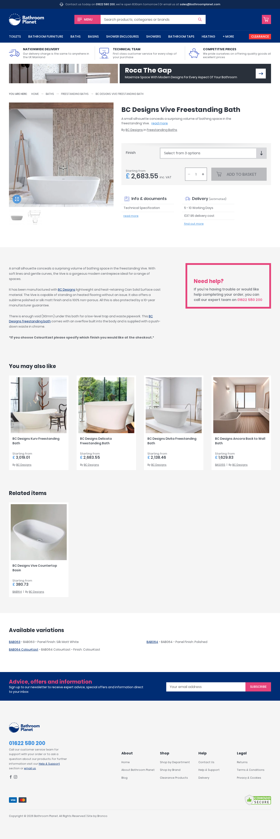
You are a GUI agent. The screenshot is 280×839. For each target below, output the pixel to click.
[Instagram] (15, 778)
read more (159, 123)
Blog (124, 778)
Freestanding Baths (75, 94)
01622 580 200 (105, 4)
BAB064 (152, 642)
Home (35, 94)
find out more (194, 224)
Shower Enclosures (122, 36)
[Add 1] (203, 174)
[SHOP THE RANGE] (261, 73)
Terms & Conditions (250, 770)
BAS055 (220, 465)
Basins (93, 36)
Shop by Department (175, 762)
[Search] (200, 19)
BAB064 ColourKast (23, 649)
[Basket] (266, 19)
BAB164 (17, 592)
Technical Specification (142, 208)
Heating (208, 36)
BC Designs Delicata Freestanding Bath (96, 440)
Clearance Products (174, 778)
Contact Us (206, 762)
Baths (75, 36)
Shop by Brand (170, 770)
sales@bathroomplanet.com (200, 4)
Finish (131, 152)
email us (30, 768)
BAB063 (14, 642)
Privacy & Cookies (249, 778)
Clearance (260, 36)
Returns (242, 762)
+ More (228, 36)
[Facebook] (10, 778)
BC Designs (134, 130)
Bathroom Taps (181, 36)
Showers (153, 36)
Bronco (102, 816)
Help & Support (49, 764)
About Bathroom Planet (138, 770)
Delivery (203, 778)
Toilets (15, 36)
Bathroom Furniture (45, 36)
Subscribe (258, 686)
